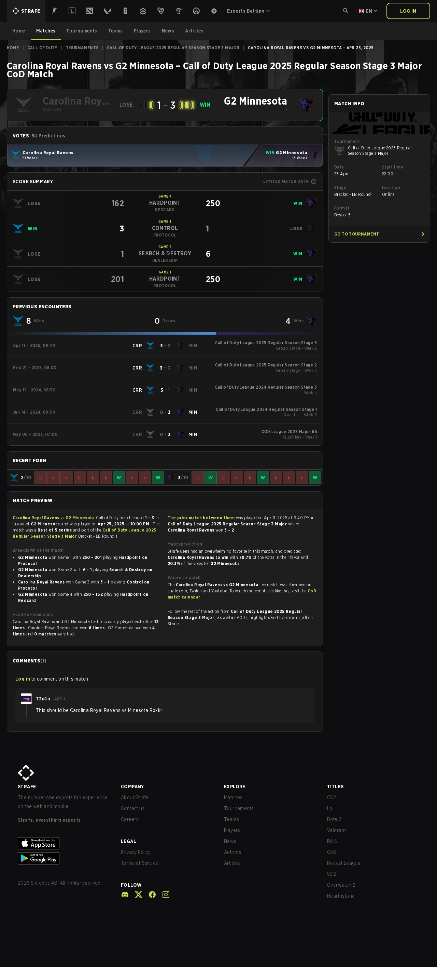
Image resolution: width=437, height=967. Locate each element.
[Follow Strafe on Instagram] (163, 894)
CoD (331, 852)
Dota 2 (334, 819)
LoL (331, 808)
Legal (128, 841)
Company (132, 786)
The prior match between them (201, 517)
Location (391, 187)
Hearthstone (341, 896)
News (230, 841)
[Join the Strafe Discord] (125, 894)
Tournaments (82, 47)
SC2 (331, 874)
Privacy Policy (136, 852)
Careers (130, 819)
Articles (232, 863)
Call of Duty (42, 47)
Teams (231, 819)
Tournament (347, 141)
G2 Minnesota (81, 517)
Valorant (336, 830)
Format (341, 208)
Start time (392, 167)
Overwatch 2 (341, 885)
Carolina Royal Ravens (36, 517)
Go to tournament (356, 234)
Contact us (133, 808)
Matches (233, 797)
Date (339, 167)
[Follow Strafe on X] (136, 894)
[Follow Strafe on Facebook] (149, 894)
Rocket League (344, 863)
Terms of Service (139, 863)
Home (13, 47)
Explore (234, 786)
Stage (340, 187)
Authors (233, 852)
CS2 (331, 797)
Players (232, 830)
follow (131, 885)
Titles (335, 786)
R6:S (332, 841)
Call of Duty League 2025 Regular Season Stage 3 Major (173, 47)
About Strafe (135, 797)
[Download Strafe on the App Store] (64, 843)
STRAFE (27, 786)
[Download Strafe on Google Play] (64, 858)
